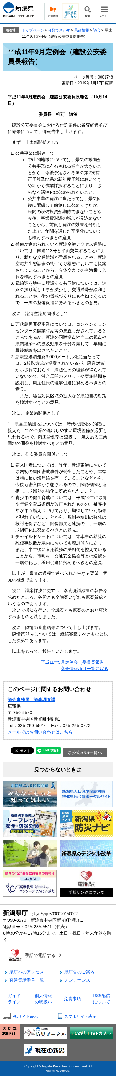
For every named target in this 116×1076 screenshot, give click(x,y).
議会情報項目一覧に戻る (84, 668)
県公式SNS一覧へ (84, 752)
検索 (87, 11)
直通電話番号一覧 (26, 980)
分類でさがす (59, 30)
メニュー (104, 11)
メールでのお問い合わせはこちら (40, 732)
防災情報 (53, 11)
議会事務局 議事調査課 (31, 699)
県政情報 (81, 30)
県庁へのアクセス (26, 971)
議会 (97, 30)
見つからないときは (58, 770)
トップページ (33, 30)
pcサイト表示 (25, 1016)
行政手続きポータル (70, 11)
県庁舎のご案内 (79, 971)
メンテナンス (77, 980)
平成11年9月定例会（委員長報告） (74, 662)
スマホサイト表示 (80, 1016)
